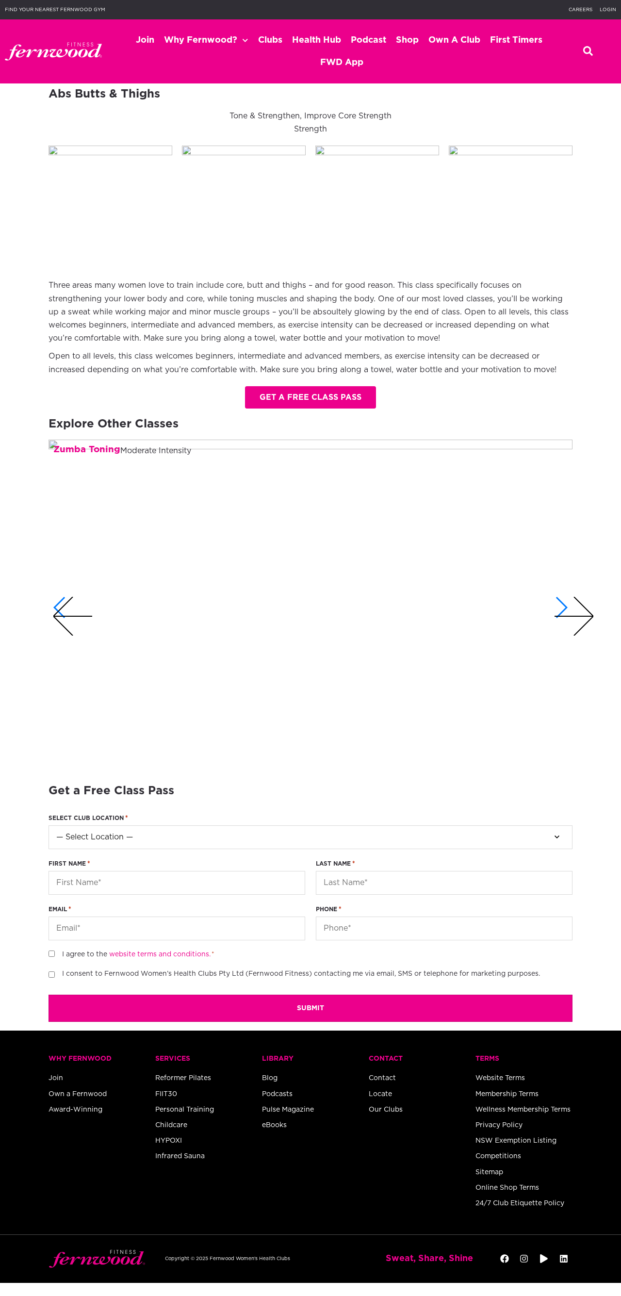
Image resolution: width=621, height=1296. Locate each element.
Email (60, 909)
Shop (407, 40)
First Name (69, 864)
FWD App (341, 62)
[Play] (544, 1259)
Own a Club (454, 40)
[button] (310, 397)
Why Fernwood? (200, 40)
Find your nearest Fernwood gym (55, 9)
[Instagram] (524, 1259)
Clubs (270, 40)
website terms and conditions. (160, 954)
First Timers (516, 40)
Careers (580, 9)
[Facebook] (504, 1259)
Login (608, 9)
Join (145, 40)
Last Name (335, 864)
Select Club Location (88, 818)
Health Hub (316, 40)
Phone (329, 909)
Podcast (368, 40)
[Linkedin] (564, 1259)
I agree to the (136, 954)
